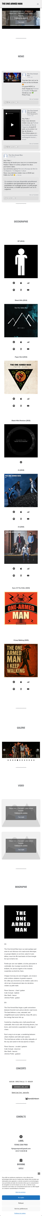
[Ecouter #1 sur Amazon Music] (21, 519)
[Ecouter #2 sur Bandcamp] (14, 568)
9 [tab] (26, 760)
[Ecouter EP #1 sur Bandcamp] (14, 283)
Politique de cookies (20, 1213)
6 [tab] (19, 760)
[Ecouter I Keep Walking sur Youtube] (28, 689)
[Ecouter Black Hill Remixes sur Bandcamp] (21, 462)
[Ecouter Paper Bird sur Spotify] (14, 405)
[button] (39, 1174)
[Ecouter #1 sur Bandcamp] (14, 512)
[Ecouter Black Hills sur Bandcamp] (14, 342)
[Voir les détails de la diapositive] (21, 750)
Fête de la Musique (24, 169)
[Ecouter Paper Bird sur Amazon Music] (21, 405)
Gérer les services (20, 1192)
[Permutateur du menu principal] (38, 4)
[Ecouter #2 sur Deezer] (28, 568)
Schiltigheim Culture (19, 171)
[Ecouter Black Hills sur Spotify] (14, 349)
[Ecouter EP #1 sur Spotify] (14, 290)
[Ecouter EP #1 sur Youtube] (28, 290)
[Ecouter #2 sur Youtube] (28, 575)
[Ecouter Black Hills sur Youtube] (28, 349)
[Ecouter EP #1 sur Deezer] (28, 283)
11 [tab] (31, 760)
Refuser (21, 1203)
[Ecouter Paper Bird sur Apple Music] (21, 398)
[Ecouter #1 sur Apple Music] (21, 512)
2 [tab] (10, 760)
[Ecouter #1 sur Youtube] (28, 519)
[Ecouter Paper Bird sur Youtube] (28, 405)
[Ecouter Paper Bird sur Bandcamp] (14, 398)
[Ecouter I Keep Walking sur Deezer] (28, 682)
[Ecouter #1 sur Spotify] (14, 519)
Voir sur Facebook (33, 99)
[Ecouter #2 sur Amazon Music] (21, 575)
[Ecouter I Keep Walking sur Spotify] (14, 689)
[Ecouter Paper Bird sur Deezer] (28, 398)
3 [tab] (12, 760)
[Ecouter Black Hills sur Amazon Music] (21, 349)
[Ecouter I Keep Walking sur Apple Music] (21, 682)
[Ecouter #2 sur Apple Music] (21, 568)
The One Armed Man (12, 4)
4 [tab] (15, 760)
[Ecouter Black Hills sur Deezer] (28, 342)
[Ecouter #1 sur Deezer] (28, 512)
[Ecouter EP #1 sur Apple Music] (21, 283)
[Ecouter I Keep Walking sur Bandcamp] (14, 682)
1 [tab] (8, 760)
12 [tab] (33, 760)
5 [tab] (17, 760)
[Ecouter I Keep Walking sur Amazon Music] (21, 689)
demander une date (21, 1087)
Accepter (21, 1197)
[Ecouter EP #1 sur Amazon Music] (21, 290)
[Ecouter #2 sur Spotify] (14, 575)
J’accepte (21, 22)
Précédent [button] (4, 750)
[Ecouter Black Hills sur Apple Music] (21, 342)
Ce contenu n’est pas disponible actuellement (20, 181)
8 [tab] (24, 760)
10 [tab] (29, 760)
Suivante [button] (37, 750)
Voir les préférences (21, 1209)
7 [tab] (22, 760)
